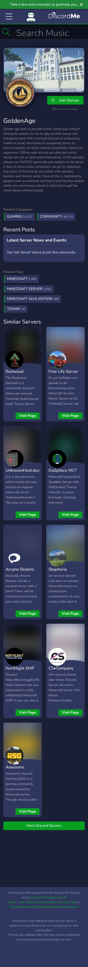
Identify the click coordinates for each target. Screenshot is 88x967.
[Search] (6, 32)
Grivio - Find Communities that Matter (33, 902)
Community (56, 216)
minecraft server (29, 288)
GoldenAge (19, 120)
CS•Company (61, 668)
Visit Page (27, 415)
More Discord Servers (44, 825)
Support (72, 907)
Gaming (19, 216)
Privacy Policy (69, 902)
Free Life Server (63, 371)
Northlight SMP (20, 668)
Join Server (69, 100)
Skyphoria (58, 569)
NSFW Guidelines (45, 907)
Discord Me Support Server (49, 898)
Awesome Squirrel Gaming (21, 770)
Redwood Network (14, 374)
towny (16, 308)
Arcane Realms (20, 569)
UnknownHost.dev (22, 470)
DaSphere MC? (62, 470)
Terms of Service (21, 907)
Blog (62, 907)
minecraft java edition (33, 298)
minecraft (22, 278)
